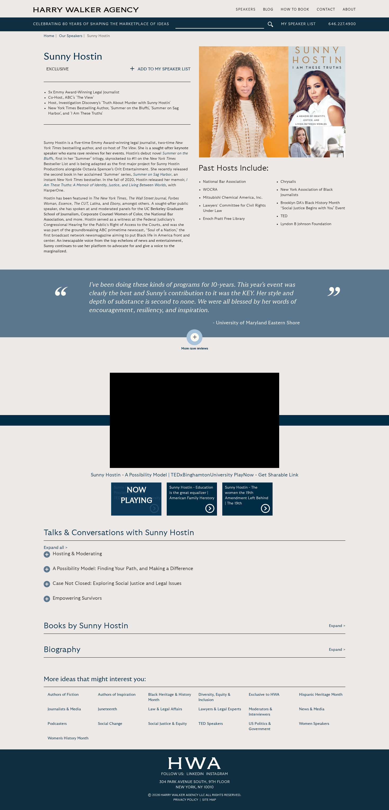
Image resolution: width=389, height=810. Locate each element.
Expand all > (56, 547)
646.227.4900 (342, 24)
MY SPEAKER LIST (298, 24)
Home (49, 36)
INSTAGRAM (217, 774)
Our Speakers (70, 36)
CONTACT (326, 9)
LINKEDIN (195, 774)
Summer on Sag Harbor (152, 174)
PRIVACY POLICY (185, 799)
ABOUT (349, 9)
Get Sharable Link (278, 475)
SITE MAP (209, 799)
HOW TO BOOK (295, 9)
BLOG (268, 9)
